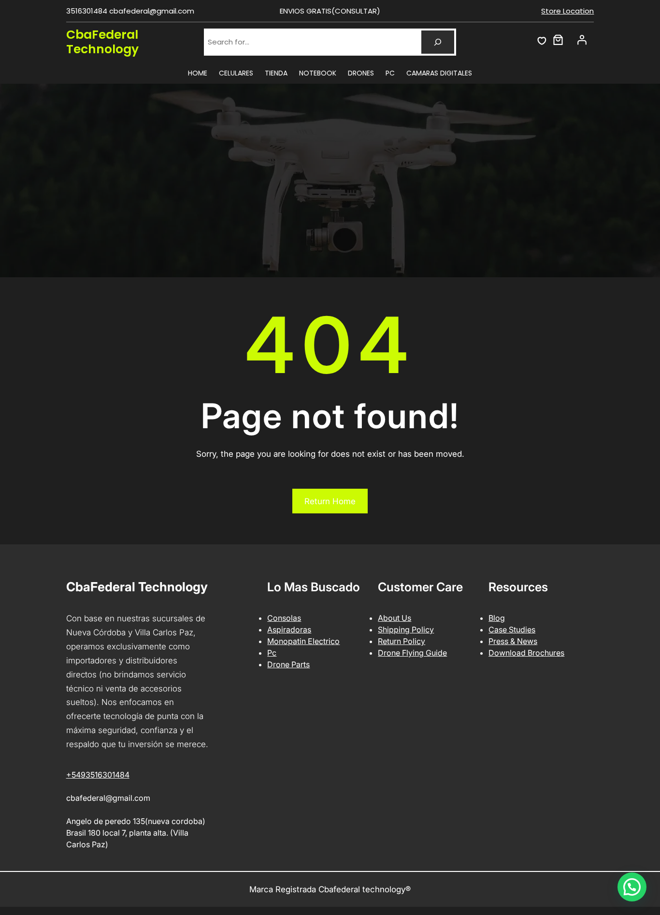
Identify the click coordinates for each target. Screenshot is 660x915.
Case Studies (511, 629)
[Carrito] (558, 39)
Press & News (512, 641)
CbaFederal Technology (102, 42)
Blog (496, 618)
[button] (631, 886)
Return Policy (401, 641)
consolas (284, 618)
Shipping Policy (406, 629)
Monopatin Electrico (303, 641)
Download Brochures (526, 653)
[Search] (437, 42)
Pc (271, 653)
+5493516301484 (97, 775)
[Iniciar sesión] (582, 40)
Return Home (330, 501)
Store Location (567, 11)
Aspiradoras (289, 629)
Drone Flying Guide (412, 653)
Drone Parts (288, 664)
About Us (394, 618)
